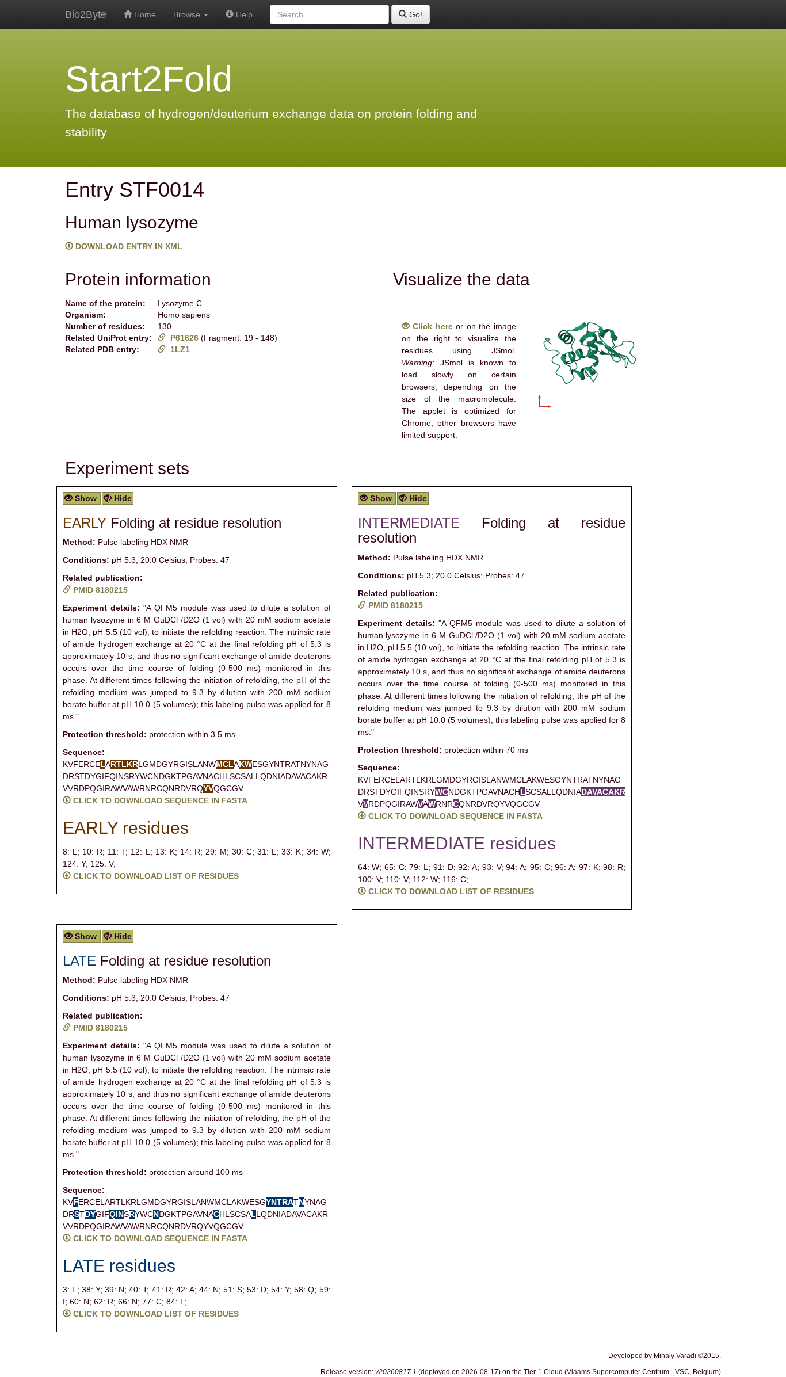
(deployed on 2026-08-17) (438, 1372)
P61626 (183, 337)
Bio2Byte (85, 14)
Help (243, 14)
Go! (414, 14)
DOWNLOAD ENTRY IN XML (127, 246)
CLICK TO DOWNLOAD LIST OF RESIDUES (155, 875)
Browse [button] (188, 14)
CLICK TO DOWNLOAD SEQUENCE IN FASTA (159, 800)
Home (144, 14)
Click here (431, 326)
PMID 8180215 (99, 589)
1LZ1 (178, 349)
